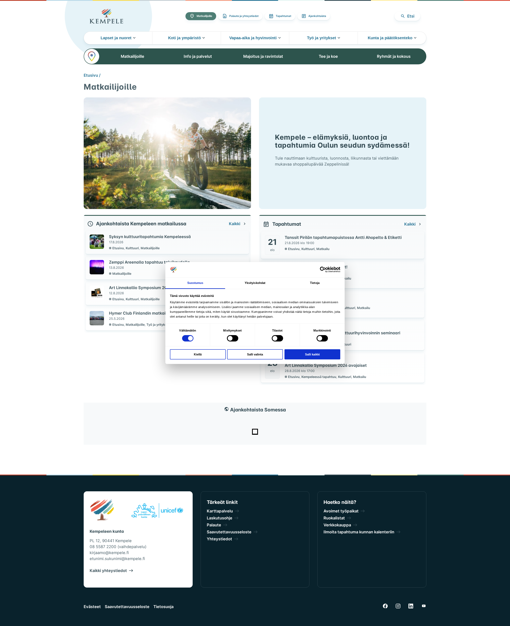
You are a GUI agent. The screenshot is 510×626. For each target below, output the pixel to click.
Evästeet (92, 606)
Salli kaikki (312, 354)
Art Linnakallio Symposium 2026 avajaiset (326, 365)
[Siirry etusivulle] (106, 16)
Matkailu (323, 249)
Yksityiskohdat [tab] (255, 283)
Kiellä (198, 354)
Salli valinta (255, 354)
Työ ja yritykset (158, 325)
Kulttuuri (133, 248)
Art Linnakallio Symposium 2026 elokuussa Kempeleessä (164, 287)
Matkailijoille (150, 248)
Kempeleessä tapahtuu (319, 377)
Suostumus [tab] (195, 283)
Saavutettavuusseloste (127, 606)
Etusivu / (92, 75)
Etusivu (118, 248)
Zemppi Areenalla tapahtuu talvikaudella (149, 262)
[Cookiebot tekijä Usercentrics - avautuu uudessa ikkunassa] (322, 270)
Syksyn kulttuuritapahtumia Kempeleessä (150, 236)
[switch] (232, 338)
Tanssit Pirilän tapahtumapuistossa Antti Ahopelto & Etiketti (343, 237)
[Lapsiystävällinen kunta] (157, 511)
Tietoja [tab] (315, 283)
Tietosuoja (163, 606)
